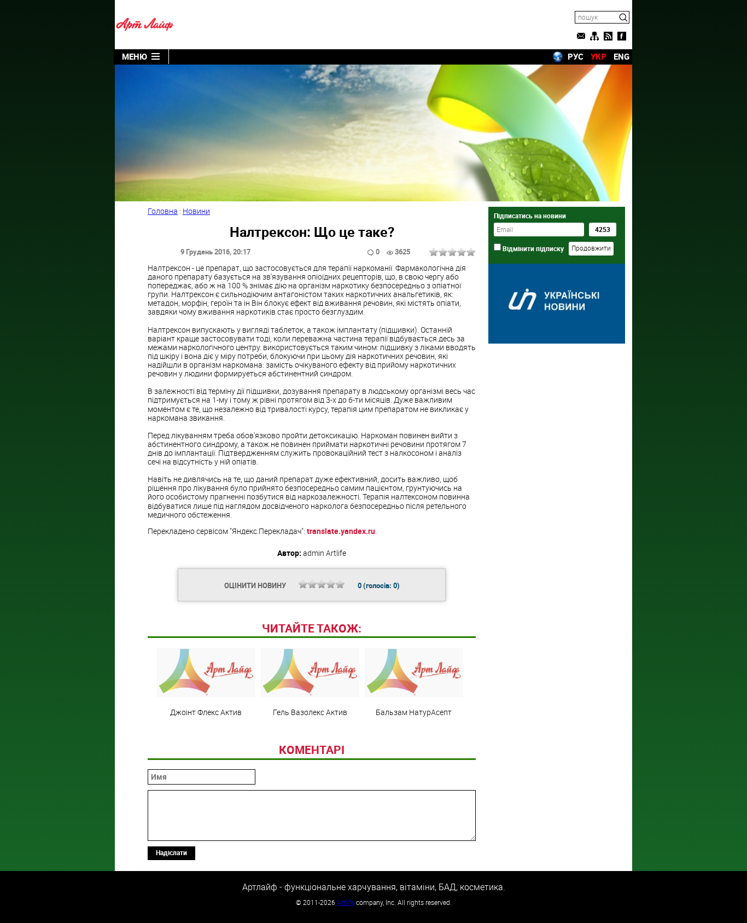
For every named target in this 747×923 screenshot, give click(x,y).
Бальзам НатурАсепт (414, 712)
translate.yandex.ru (341, 531)
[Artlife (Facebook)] (621, 36)
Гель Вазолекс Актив (310, 712)
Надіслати (171, 852)
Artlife (345, 902)
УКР (598, 56)
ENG (621, 56)
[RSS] (608, 36)
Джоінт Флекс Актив (206, 712)
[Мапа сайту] (594, 36)
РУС (575, 56)
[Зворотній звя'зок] (580, 36)
